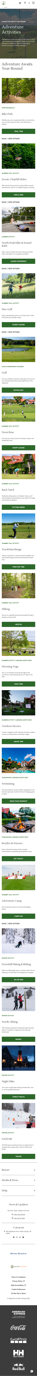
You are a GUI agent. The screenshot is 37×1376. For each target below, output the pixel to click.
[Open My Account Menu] (29, 3)
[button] (31, 1371)
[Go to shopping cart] (25, 3)
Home (5, 7)
